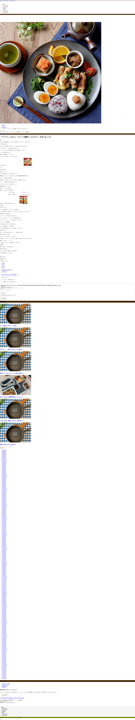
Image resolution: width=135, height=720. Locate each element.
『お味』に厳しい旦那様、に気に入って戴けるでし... (12, 420)
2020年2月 (4, 544)
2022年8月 (4, 508)
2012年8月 (4, 654)
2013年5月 (4, 643)
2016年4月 (4, 600)
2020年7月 (4, 538)
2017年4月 (4, 586)
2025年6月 (4, 467)
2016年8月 (4, 595)
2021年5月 (4, 526)
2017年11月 (4, 577)
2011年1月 (4, 677)
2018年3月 (4, 572)
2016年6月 (4, 598)
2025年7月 (4, 465)
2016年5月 (4, 599)
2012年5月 (4, 657)
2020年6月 (4, 540)
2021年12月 (4, 518)
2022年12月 (4, 503)
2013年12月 (4, 634)
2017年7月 (4, 582)
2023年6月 (4, 496)
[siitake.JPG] (7, 222)
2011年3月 (4, 674)
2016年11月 (4, 592)
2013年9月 (4, 638)
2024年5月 (4, 482)
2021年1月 (4, 531)
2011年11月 (4, 665)
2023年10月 (4, 491)
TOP (4, 4)
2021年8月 (4, 523)
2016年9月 (4, 594)
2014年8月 (4, 625)
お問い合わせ (5, 12)
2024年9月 (4, 478)
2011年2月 (4, 676)
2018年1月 (4, 575)
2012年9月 (4, 653)
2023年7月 (4, 495)
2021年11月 (4, 519)
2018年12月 (4, 561)
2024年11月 (4, 475)
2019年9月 (4, 550)
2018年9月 (4, 565)
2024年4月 (4, 484)
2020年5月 (4, 541)
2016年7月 (4, 597)
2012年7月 (4, 655)
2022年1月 (4, 516)
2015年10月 (4, 608)
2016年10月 (4, 593)
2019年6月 (4, 554)
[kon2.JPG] (10, 190)
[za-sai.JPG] (16, 209)
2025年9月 (4, 463)
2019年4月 (4, 557)
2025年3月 (4, 470)
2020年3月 (4, 543)
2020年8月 (4, 537)
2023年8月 (4, 493)
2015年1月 (4, 619)
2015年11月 (4, 606)
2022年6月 (4, 510)
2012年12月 (4, 649)
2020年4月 (4, 542)
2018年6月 (4, 569)
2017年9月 (4, 580)
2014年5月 (4, 628)
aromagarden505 (8, 269)
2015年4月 (4, 615)
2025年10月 (4, 462)
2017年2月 (4, 588)
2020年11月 (4, 533)
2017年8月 (4, 581)
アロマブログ (4, 683)
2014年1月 (4, 633)
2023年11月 (4, 490)
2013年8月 (4, 639)
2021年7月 (4, 524)
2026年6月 (4, 452)
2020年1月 (4, 546)
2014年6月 (4, 627)
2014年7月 (4, 626)
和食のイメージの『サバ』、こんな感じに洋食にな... (12, 373)
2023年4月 (4, 498)
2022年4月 (4, 513)
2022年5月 (4, 512)
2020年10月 (4, 535)
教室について (5, 5)
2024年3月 (4, 485)
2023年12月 (4, 488)
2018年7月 (4, 567)
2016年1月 (4, 604)
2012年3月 (4, 660)
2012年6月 (4, 656)
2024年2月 (4, 486)
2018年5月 (4, 570)
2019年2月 (4, 559)
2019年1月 (4, 560)
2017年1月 (4, 589)
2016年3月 (4, 601)
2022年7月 (4, 509)
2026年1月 (4, 458)
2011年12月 (4, 663)
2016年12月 (4, 591)
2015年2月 (4, 617)
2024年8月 (4, 479)
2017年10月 (4, 578)
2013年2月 (4, 646)
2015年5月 (4, 614)
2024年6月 (4, 481)
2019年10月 (4, 549)
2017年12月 (4, 576)
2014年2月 (4, 632)
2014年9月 (4, 623)
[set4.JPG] (23, 203)
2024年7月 (4, 480)
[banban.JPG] (17, 217)
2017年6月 (4, 583)
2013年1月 (4, 648)
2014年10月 (4, 622)
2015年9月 (4, 609)
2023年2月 (4, 501)
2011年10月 (4, 666)
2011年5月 (4, 672)
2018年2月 (4, 574)
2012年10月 (4, 651)
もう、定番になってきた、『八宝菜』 (8, 325)
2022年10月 (4, 505)
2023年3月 (4, 499)
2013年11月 (4, 636)
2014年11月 (4, 621)
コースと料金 (5, 6)
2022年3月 (4, 514)
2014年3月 (4, 631)
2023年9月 (4, 492)
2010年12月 (4, 678)
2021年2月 (4, 530)
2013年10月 (4, 637)
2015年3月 (4, 616)
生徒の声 (4, 8)
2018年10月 (4, 564)
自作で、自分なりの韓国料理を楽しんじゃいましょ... (12, 397)
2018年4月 (4, 571)
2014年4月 (4, 629)
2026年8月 (4, 450)
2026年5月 (4, 453)
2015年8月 (4, 610)
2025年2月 (4, 471)
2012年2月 (4, 661)
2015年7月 (4, 611)
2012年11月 (4, 650)
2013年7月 (4, 640)
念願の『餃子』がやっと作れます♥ (8, 444)
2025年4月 (4, 469)
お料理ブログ (2, 134)
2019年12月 (4, 547)
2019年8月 (4, 552)
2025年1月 (4, 473)
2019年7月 (4, 553)
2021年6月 (4, 525)
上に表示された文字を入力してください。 (9, 295)
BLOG (4, 10)
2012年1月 (4, 662)
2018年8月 (4, 566)
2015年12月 (4, 605)
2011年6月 (4, 671)
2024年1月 (4, 487)
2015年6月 (4, 612)
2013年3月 (4, 645)
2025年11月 (4, 461)
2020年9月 (4, 536)
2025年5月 (4, 468)
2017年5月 (4, 584)
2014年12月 (4, 620)
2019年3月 (4, 558)
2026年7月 (4, 451)
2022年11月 (4, 504)
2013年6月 (4, 642)
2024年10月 (4, 476)
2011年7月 (4, 670)
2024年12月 (4, 474)
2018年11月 (4, 563)
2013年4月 (4, 644)
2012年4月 (4, 659)
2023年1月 (4, 502)
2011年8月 (4, 668)
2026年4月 (4, 454)
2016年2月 (4, 603)
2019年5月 (4, 555)
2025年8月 (4, 464)
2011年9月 (4, 667)
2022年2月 (4, 515)
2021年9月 (4, 521)
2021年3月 (4, 529)
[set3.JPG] (28, 165)
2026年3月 (4, 456)
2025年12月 (4, 459)
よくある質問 (5, 11)
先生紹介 (4, 7)
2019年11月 (4, 548)
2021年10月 (4, 520)
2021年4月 (4, 527)
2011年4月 (4, 673)
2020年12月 (4, 532)
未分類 (3, 687)
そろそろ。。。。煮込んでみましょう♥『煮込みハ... (11, 349)
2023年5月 (4, 497)
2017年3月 (4, 587)
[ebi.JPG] (12, 226)
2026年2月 (4, 457)
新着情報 (3, 686)
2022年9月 (4, 507)
